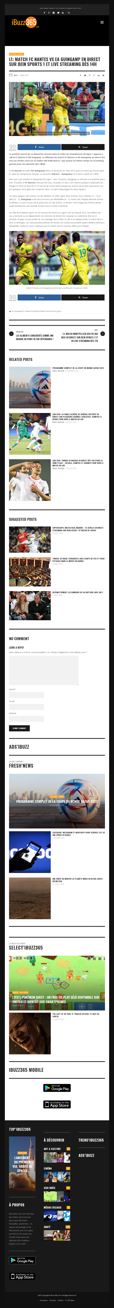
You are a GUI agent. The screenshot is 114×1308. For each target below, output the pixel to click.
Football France (44, 311)
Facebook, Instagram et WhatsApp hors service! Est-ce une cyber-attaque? (78, 833)
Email (12, 701)
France (53, 311)
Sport (20, 54)
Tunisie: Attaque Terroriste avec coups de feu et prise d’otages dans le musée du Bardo (78, 559)
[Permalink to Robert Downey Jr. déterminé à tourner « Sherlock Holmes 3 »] (60, 1177)
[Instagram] (54, 12)
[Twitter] (58, 12)
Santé (47, 1227)
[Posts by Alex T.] (10, 75)
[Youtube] (63, 12)
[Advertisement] (59, 35)
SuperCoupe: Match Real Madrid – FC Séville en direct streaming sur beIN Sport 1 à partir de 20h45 (78, 529)
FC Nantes (27, 311)
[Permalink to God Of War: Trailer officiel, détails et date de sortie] (60, 1196)
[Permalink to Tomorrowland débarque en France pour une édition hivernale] (60, 1157)
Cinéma (48, 1168)
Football (13, 54)
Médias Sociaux (52, 1207)
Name (12, 689)
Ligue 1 (59, 311)
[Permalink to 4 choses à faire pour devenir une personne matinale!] (50, 1235)
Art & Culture (52, 1149)
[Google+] (49, 12)
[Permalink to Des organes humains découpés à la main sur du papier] (67, 1157)
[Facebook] (44, 12)
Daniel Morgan (58, 371)
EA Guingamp (17, 311)
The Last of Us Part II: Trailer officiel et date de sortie (75, 1015)
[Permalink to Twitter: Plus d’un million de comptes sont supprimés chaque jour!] (67, 1216)
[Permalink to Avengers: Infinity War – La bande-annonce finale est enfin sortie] (67, 1177)
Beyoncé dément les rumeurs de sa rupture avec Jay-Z (77, 592)
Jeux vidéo (49, 1188)
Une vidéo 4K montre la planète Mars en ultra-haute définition (77, 880)
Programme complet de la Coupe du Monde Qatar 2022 (78, 367)
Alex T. (16, 75)
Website (12, 713)
